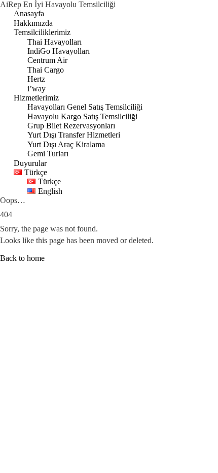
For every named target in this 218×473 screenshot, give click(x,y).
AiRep (11, 4)
